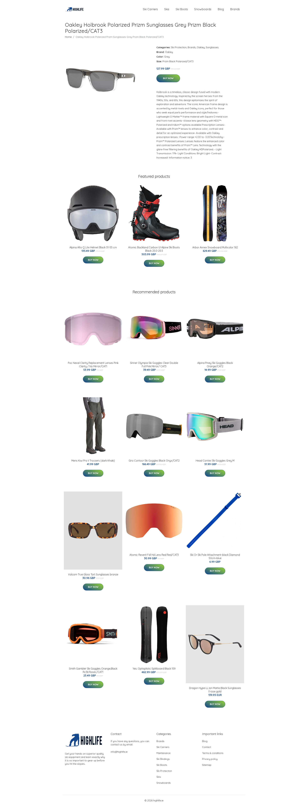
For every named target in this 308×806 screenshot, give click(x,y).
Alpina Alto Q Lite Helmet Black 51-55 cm (93, 247)
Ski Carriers (150, 9)
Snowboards (202, 9)
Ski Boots (182, 9)
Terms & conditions (212, 753)
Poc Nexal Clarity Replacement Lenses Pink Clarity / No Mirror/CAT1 (93, 364)
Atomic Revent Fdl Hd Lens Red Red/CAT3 (154, 554)
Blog (221, 9)
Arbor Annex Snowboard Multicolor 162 (215, 247)
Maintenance (163, 753)
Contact (206, 747)
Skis (166, 9)
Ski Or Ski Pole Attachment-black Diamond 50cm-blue (215, 556)
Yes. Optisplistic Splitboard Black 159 (154, 668)
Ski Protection (179, 47)
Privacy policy (210, 759)
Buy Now (168, 78)
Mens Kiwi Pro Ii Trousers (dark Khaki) (93, 460)
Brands (235, 9)
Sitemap (206, 764)
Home (68, 36)
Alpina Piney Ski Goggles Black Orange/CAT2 (215, 364)
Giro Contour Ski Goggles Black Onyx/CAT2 (154, 460)
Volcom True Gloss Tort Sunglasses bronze (93, 574)
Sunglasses (212, 47)
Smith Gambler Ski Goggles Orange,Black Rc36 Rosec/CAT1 (93, 670)
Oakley (201, 47)
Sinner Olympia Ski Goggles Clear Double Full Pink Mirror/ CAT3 (154, 364)
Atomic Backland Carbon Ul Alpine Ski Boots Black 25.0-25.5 (154, 249)
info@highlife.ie (119, 751)
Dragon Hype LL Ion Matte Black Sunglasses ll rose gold (215, 689)
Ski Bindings (163, 759)
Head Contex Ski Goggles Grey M (215, 460)
